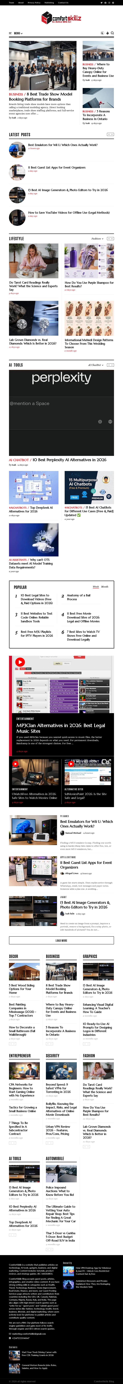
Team (11, 3)
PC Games (64, 816)
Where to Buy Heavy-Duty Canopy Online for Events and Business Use (98, 69)
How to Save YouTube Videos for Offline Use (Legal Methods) (69, 212)
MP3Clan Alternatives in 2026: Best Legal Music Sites (60, 728)
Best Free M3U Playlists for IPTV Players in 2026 (37, 633)
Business (16, 94)
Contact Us (63, 3)
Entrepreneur (20, 1055)
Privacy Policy (34, 3)
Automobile (55, 1158)
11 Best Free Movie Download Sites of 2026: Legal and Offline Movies (83, 617)
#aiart (63, 897)
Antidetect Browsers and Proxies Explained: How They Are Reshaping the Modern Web (93, 1284)
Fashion (89, 1055)
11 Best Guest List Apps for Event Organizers (57, 167)
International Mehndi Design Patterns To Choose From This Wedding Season (89, 343)
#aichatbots (18, 507)
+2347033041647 (20, 1338)
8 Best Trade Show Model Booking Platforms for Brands (40, 97)
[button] (18, 33)
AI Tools (15, 1158)
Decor (13, 956)
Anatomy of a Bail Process (78, 597)
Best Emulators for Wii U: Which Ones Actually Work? (63, 145)
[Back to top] (115, 1377)
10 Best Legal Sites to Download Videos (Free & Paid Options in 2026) (37, 599)
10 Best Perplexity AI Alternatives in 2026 (69, 459)
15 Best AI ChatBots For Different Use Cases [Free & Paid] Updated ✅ (89, 511)
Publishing (49, 3)
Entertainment (25, 718)
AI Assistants (18, 560)
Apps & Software (68, 857)
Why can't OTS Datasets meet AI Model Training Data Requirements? (31, 563)
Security (52, 1055)
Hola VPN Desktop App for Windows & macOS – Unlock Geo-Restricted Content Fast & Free (93, 1271)
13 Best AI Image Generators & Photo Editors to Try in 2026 (68, 190)
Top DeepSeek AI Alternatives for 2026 (31, 509)
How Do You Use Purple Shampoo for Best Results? (89, 284)
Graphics (90, 956)
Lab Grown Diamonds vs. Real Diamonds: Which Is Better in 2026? (32, 341)
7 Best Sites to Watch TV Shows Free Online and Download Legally (83, 635)
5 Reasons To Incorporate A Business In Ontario (96, 115)
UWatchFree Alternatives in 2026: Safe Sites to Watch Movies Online (34, 796)
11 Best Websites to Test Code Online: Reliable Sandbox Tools (36, 617)
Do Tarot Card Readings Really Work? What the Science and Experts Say (33, 286)
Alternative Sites (74, 789)
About (21, 3)
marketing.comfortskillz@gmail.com (29, 1333)
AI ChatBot (19, 460)
